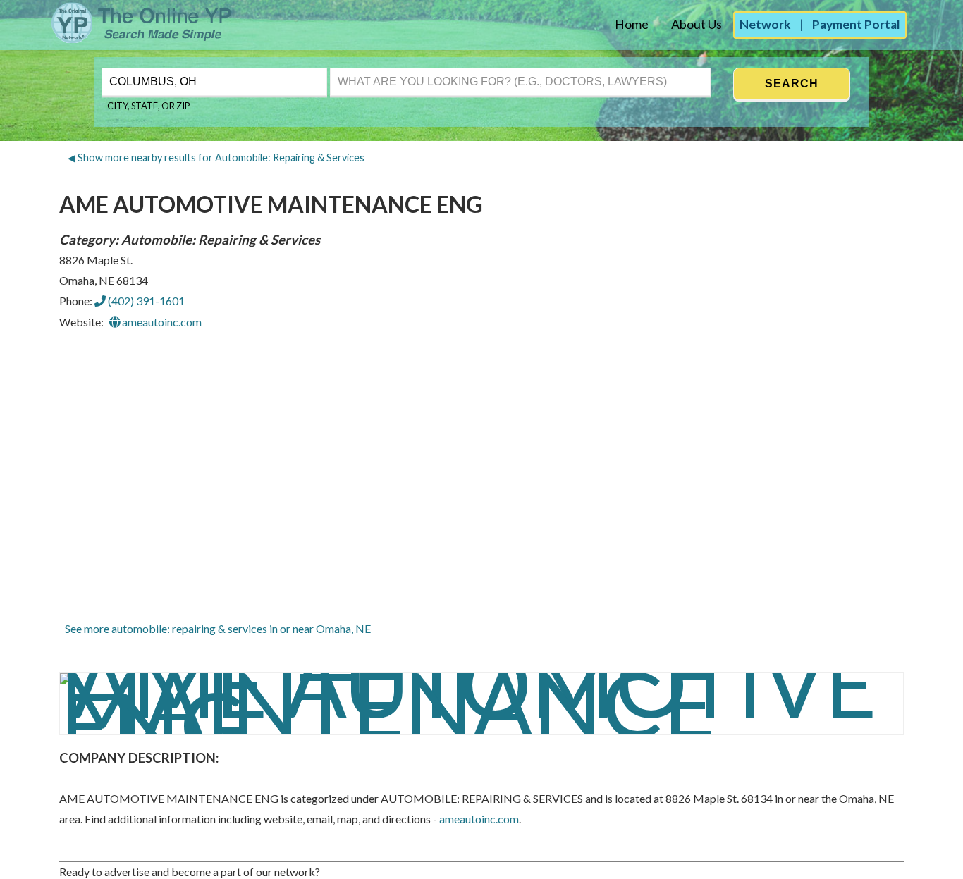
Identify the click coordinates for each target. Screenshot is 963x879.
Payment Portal (856, 24)
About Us (696, 24)
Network (765, 24)
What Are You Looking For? (393, 66)
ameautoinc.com (161, 321)
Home (632, 24)
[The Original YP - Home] (117, 39)
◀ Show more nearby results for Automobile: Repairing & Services (216, 158)
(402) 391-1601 (145, 300)
